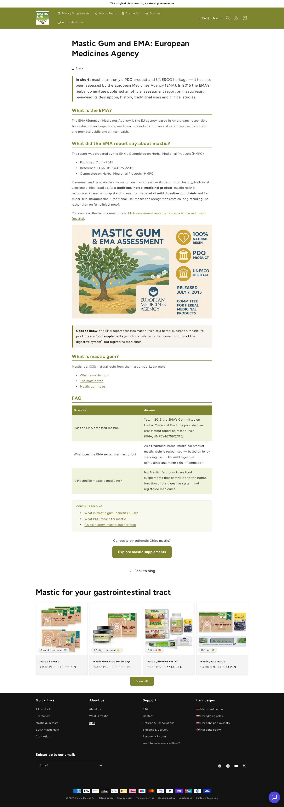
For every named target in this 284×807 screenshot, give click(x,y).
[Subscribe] (101, 765)
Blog (92, 723)
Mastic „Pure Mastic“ (213, 661)
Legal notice (185, 798)
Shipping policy (166, 798)
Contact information (207, 798)
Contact (148, 716)
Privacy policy (125, 798)
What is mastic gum (94, 375)
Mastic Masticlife (84, 798)
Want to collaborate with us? (161, 743)
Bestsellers (43, 716)
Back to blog (144, 571)
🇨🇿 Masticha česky (208, 729)
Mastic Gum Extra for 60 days (112, 661)
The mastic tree (91, 381)
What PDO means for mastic (105, 519)
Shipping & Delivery (155, 729)
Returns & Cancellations (158, 723)
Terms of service (145, 798)
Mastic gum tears (93, 386)
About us (95, 709)
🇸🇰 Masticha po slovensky (213, 723)
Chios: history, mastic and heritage (110, 525)
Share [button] (79, 68)
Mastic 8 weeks (49, 661)
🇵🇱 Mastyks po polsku (210, 716)
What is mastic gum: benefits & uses (111, 513)
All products (44, 709)
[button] (70, 22)
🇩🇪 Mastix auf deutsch (210, 709)
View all (142, 681)
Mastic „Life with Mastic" (162, 661)
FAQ (146, 709)
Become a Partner (154, 736)
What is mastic (98, 716)
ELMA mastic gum (47, 729)
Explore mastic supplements (142, 552)
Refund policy (106, 798)
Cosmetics (43, 736)
